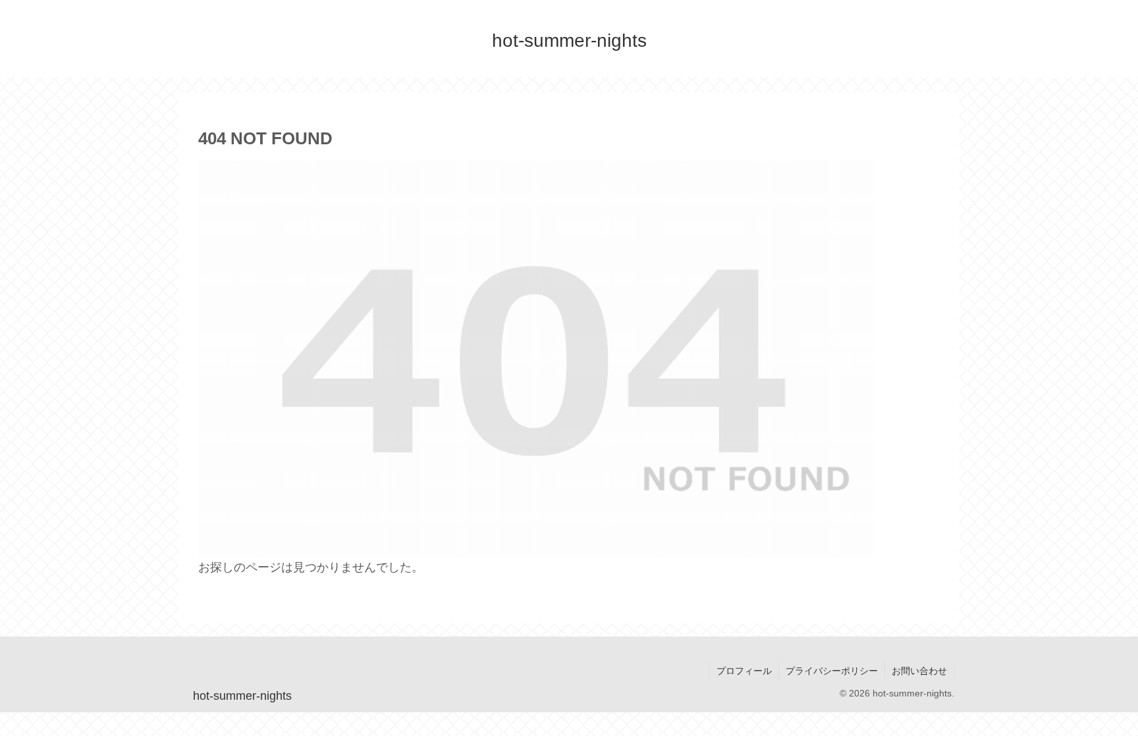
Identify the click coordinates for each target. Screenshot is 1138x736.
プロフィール (744, 670)
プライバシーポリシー (832, 670)
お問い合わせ (919, 670)
